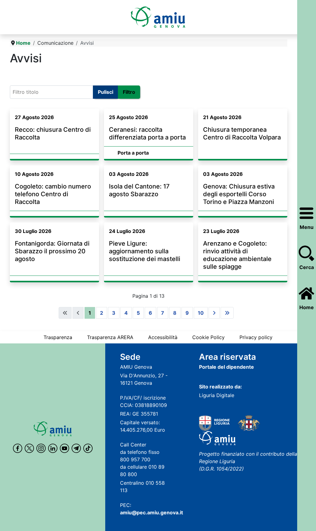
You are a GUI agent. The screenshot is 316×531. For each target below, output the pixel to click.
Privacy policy (255, 337)
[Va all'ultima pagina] (227, 313)
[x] (29, 448)
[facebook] (17, 448)
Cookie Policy (208, 337)
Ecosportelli (26, 73)
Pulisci (105, 92)
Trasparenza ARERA (110, 337)
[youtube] (64, 448)
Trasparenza (58, 337)
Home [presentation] (306, 307)
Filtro (129, 92)
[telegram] (76, 448)
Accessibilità (162, 337)
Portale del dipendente (226, 367)
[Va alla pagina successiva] (214, 313)
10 (201, 313)
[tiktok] (88, 448)
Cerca (306, 267)
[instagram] (41, 448)
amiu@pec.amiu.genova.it (151, 512)
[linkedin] (52, 448)
